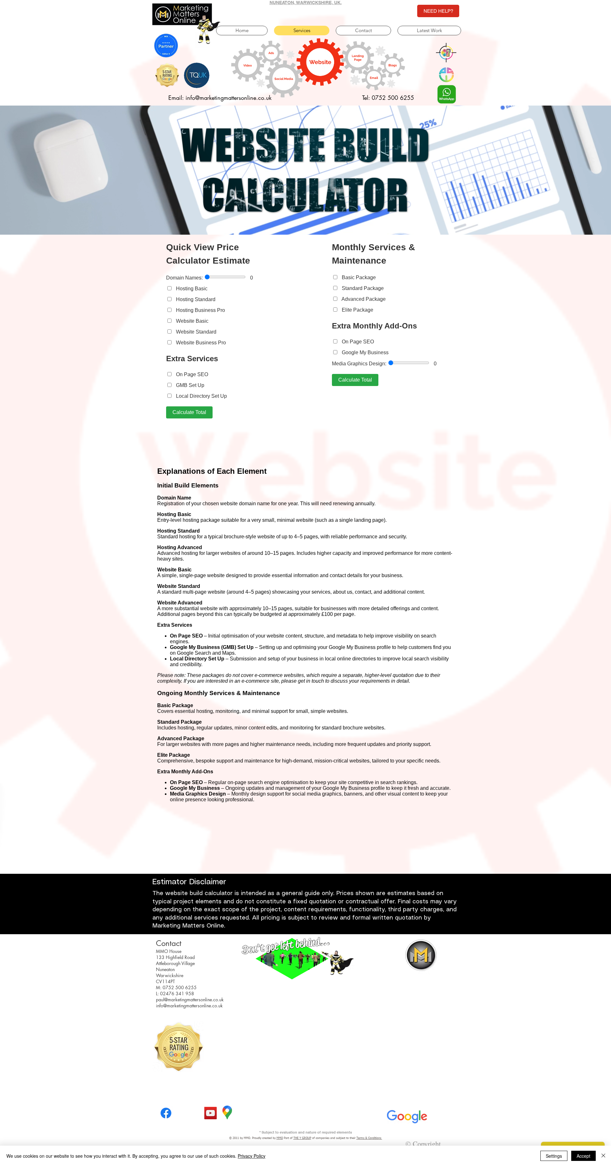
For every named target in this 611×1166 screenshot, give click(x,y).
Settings (554, 1156)
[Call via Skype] (188, 1115)
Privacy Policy (251, 1156)
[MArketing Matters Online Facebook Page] (166, 1113)
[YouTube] (210, 1113)
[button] (446, 52)
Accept (583, 1156)
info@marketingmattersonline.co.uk (189, 1006)
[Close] (603, 1156)
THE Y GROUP (302, 1138)
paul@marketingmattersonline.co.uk (190, 1000)
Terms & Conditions (369, 1138)
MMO (280, 1138)
